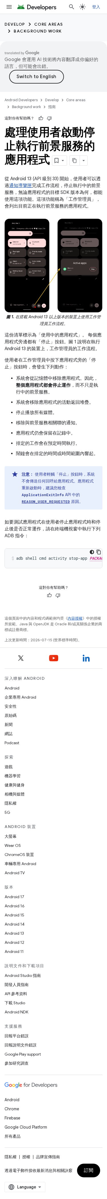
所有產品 (13, 1136)
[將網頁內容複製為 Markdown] (75, 160)
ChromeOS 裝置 (19, 854)
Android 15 (14, 915)
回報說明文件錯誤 (21, 1045)
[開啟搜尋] (71, 6)
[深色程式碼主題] (91, 552)
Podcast (12, 742)
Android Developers (21, 100)
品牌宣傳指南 (48, 1157)
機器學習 (13, 775)
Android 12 (14, 942)
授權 (26, 1157)
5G (7, 812)
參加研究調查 (17, 1063)
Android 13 (14, 933)
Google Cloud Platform (26, 1127)
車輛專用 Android (20, 863)
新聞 (9, 724)
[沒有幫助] (49, 118)
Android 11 (14, 951)
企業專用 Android (20, 697)
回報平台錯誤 (17, 1035)
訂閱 (88, 1170)
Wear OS (13, 845)
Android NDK (16, 1012)
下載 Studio (15, 1002)
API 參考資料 (16, 993)
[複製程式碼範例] (98, 552)
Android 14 (15, 924)
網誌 (9, 733)
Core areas (48, 24)
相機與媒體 (15, 794)
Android (12, 688)
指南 (52, 106)
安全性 (11, 706)
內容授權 (75, 618)
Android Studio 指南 (23, 975)
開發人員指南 (17, 984)
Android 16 (15, 905)
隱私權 (11, 803)
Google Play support (23, 1054)
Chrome (12, 1108)
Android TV (15, 872)
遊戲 (9, 766)
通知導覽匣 (20, 185)
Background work (38, 31)
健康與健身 (15, 785)
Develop (15, 24)
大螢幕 (11, 836)
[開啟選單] (9, 7)
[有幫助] (41, 118)
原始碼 (11, 715)
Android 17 (14, 896)
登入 (96, 6)
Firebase (12, 1118)
